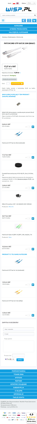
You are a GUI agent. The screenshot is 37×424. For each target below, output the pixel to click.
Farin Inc (15, 407)
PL (14, 3)
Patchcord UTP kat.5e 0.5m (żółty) (12, 301)
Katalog (4, 37)
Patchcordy (20, 37)
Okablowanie (11, 37)
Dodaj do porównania (9, 79)
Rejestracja (29, 20)
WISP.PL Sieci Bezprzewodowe (10, 401)
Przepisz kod (7, 355)
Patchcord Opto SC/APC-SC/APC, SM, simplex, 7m (17, 234)
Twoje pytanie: (8, 338)
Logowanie (24, 20)
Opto (10, 237)
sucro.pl (9, 407)
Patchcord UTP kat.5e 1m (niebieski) (13, 270)
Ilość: (3, 83)
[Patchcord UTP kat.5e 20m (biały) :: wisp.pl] (11, 59)
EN (17, 3)
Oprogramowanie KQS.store (8, 405)
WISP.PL (18, 9)
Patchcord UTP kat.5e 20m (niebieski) (13, 143)
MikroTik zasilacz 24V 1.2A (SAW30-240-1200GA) (16, 204)
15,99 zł (16, 73)
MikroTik (11, 206)
